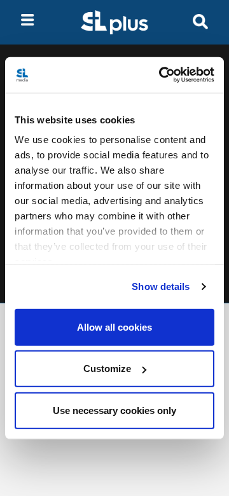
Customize (107, 368)
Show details (161, 286)
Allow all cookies (114, 326)
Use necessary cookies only (114, 409)
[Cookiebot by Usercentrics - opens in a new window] (161, 75)
